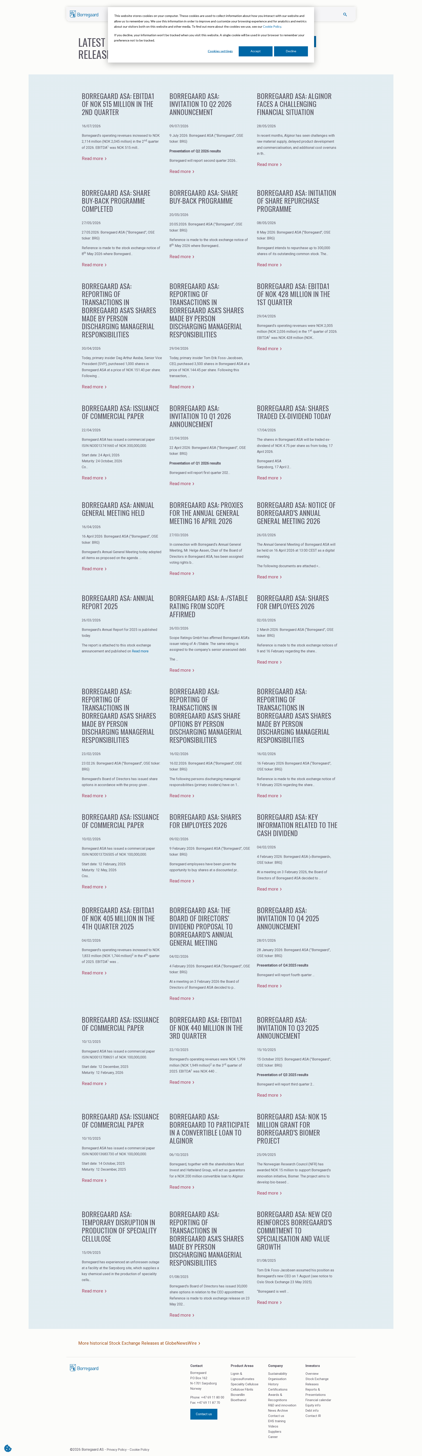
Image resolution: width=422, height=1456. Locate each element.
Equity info (313, 1405)
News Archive (278, 1411)
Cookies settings (220, 51)
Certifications (277, 1389)
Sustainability (277, 1374)
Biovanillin (238, 1395)
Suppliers (274, 1432)
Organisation (277, 1379)
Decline (291, 51)
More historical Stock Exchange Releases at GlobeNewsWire (137, 1343)
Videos (273, 1426)
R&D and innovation (282, 1405)
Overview (312, 1374)
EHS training (277, 1421)
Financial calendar (318, 1400)
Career (273, 1437)
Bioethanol (238, 1400)
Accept (256, 51)
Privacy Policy (117, 1450)
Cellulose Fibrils (242, 1389)
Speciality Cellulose (244, 1384)
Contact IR (313, 1416)
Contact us (204, 1414)
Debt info (312, 1411)
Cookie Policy (272, 26)
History (273, 1384)
